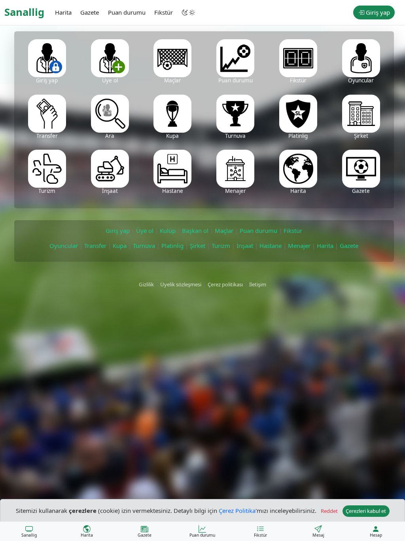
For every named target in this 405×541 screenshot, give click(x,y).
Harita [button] (63, 12)
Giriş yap (377, 12)
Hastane (270, 246)
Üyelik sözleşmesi (180, 284)
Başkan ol (195, 230)
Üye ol (144, 230)
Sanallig (24, 12)
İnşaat (245, 246)
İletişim (257, 284)
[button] (189, 12)
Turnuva (144, 246)
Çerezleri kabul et (366, 510)
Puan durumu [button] (127, 12)
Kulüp (168, 230)
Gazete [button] (89, 12)
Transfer (95, 246)
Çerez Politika (237, 510)
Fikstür (293, 230)
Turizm (221, 246)
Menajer (299, 246)
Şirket (197, 246)
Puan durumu (258, 230)
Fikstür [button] (163, 12)
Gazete (349, 246)
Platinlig (172, 246)
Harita (325, 246)
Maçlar (224, 230)
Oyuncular (63, 246)
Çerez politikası (225, 284)
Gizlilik (146, 284)
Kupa (120, 246)
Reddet (329, 510)
